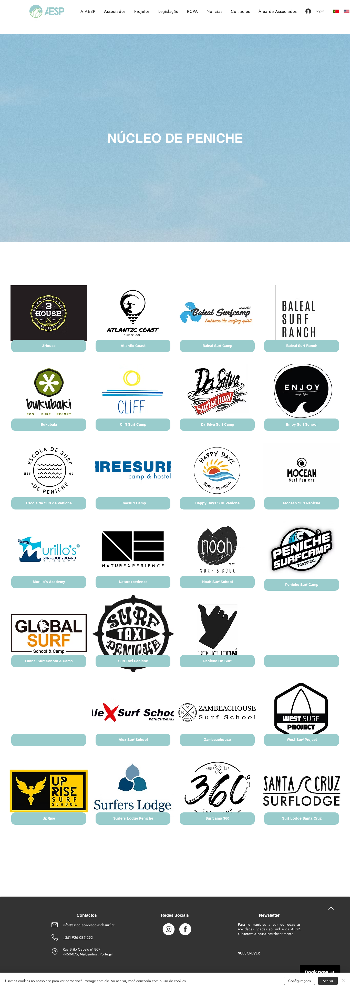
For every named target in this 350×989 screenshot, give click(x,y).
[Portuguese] (334, 11)
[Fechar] (344, 981)
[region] (49, 318)
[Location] (54, 951)
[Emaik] (54, 925)
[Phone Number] (54, 937)
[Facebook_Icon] (185, 929)
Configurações (299, 980)
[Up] (331, 908)
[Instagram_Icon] (168, 929)
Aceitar (328, 980)
